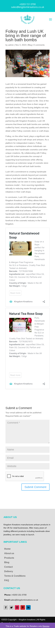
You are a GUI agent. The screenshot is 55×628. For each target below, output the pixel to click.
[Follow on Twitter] (11, 607)
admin (11, 45)
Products (9, 558)
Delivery (8, 571)
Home (7, 549)
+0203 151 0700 (27, 4)
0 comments (39, 45)
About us (9, 553)
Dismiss (45, 626)
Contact (8, 567)
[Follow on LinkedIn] (28, 607)
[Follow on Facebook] (6, 607)
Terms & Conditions (15, 576)
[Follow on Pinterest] (22, 607)
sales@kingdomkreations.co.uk (27, 7)
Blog (30, 45)
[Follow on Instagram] (17, 607)
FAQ (6, 580)
